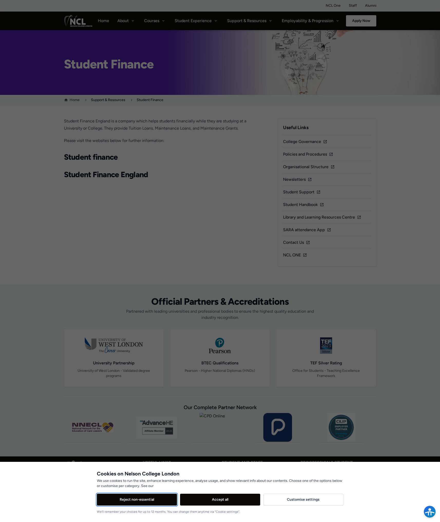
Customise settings (303, 499)
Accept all (220, 499)
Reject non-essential (137, 499)
